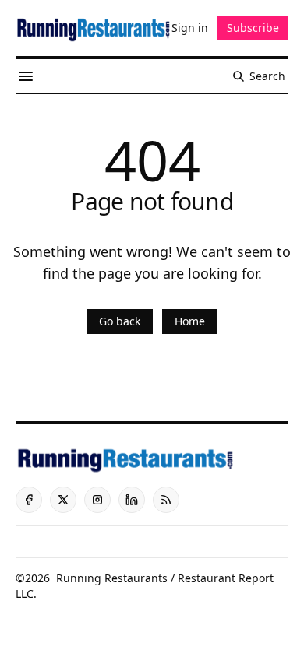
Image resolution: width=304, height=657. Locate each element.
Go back (119, 321)
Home (190, 321)
